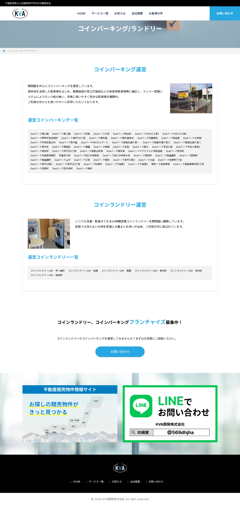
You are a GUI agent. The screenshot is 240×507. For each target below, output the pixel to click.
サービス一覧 (100, 13)
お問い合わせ (224, 13)
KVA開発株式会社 (20, 13)
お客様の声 (156, 13)
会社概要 (137, 13)
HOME (81, 13)
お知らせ (120, 13)
